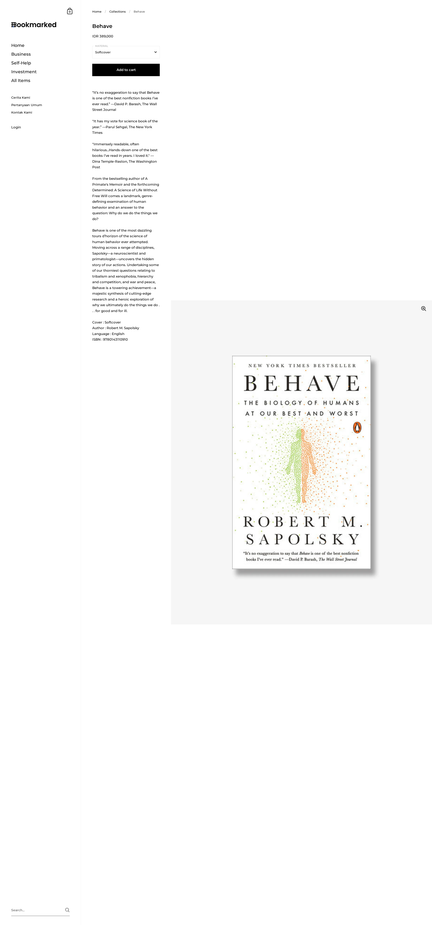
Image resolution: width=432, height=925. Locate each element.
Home (96, 11)
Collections (117, 11)
